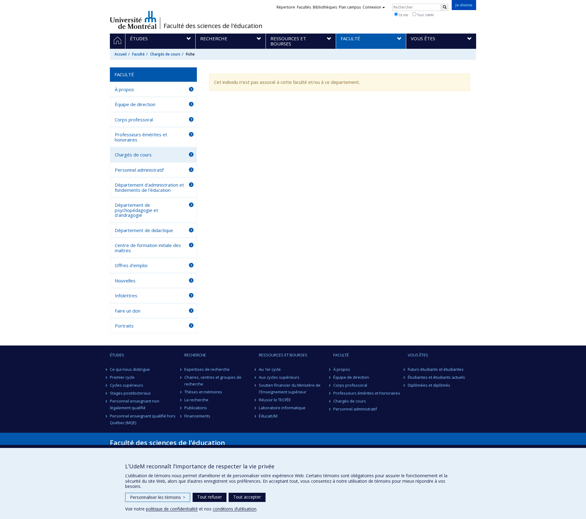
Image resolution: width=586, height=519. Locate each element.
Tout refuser (209, 497)
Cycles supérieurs (126, 385)
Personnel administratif (139, 170)
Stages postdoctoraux (130, 393)
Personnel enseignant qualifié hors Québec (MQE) (142, 419)
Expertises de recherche (207, 369)
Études (117, 355)
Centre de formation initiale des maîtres (148, 247)
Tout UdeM (425, 15)
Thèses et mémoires (203, 392)
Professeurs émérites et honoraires (141, 137)
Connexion (372, 7)
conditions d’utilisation (234, 509)
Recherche (195, 355)
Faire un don (127, 311)
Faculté (138, 54)
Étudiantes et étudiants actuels (436, 377)
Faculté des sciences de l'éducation (213, 26)
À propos (124, 89)
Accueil (120, 54)
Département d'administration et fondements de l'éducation (149, 187)
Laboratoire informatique (282, 407)
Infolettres (126, 295)
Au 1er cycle (270, 369)
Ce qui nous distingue (130, 369)
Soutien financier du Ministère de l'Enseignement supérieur (289, 388)
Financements (197, 416)
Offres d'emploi (131, 265)
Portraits (124, 326)
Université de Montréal (133, 20)
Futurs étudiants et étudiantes (436, 369)
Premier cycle (122, 377)
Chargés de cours (165, 54)
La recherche (196, 400)
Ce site (403, 15)
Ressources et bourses (283, 355)
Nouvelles (125, 280)
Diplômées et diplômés (429, 385)
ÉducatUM (268, 416)
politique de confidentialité (172, 509)
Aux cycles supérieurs (279, 377)
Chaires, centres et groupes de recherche (212, 380)
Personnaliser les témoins (157, 497)
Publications (195, 407)
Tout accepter (247, 497)
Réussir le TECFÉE (275, 400)
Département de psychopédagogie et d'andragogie (136, 210)
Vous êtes (418, 355)
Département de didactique (144, 230)
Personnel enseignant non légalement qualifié (134, 404)
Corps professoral (134, 119)
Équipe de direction (135, 104)
